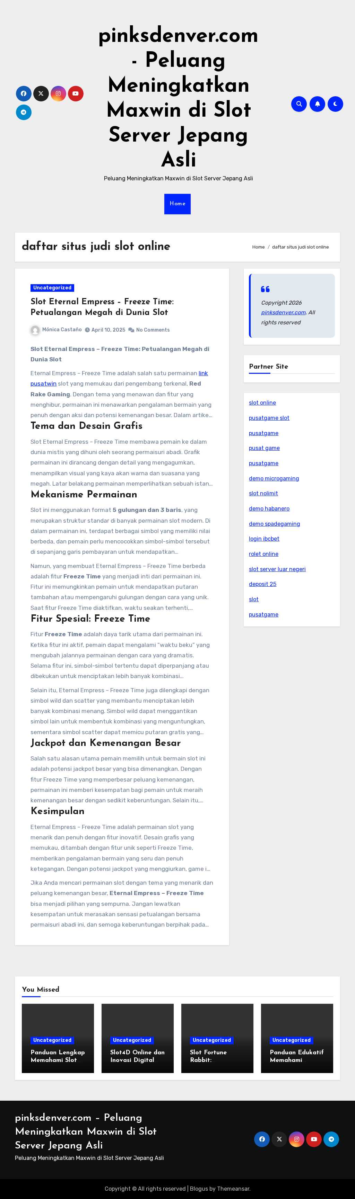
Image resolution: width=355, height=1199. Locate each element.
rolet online (263, 554)
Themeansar (233, 1189)
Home (177, 204)
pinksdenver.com (283, 312)
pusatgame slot (269, 418)
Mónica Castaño (62, 330)
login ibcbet (264, 538)
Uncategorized (52, 288)
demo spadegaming (274, 524)
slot (254, 599)
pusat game (264, 448)
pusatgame (263, 433)
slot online (262, 402)
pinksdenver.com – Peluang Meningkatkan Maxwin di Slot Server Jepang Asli (86, 1132)
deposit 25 (262, 584)
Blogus (199, 1189)
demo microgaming (274, 478)
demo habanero (269, 508)
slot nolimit (263, 493)
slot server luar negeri (277, 569)
